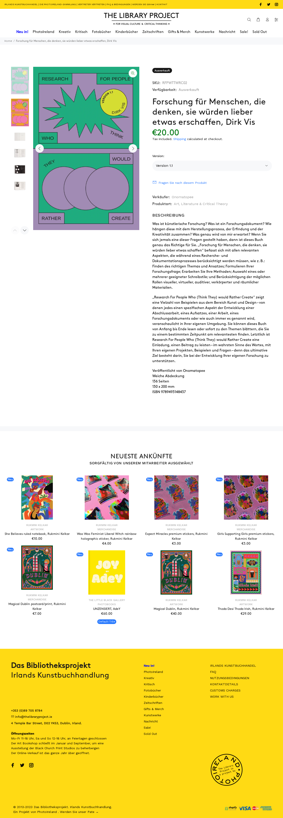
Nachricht (151, 721)
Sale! (147, 727)
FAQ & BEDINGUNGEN (118, 4)
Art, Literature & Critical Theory (201, 204)
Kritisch (149, 684)
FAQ (213, 672)
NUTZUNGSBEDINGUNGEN (229, 678)
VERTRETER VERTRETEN (91, 4)
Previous (39, 148)
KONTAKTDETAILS (224, 684)
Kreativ (149, 678)
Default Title (106, 621)
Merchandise (107, 529)
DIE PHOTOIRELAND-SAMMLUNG (58, 4)
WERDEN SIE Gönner (143, 4)
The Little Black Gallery (107, 600)
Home (8, 40)
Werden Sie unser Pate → (79, 812)
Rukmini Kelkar (37, 525)
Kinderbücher (153, 696)
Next (133, 148)
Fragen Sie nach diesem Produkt (183, 182)
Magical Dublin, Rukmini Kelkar (176, 608)
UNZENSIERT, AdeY (106, 608)
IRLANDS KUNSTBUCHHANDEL (21, 4)
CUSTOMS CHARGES (225, 690)
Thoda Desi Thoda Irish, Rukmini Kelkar (246, 608)
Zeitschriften (153, 703)
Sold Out (150, 733)
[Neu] (37, 497)
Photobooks (107, 604)
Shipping (179, 139)
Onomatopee (182, 197)
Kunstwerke (152, 715)
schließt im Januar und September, (65, 743)
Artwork (37, 529)
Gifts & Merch (154, 709)
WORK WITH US (222, 696)
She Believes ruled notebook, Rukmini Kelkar (37, 533)
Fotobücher (152, 690)
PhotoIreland (153, 672)
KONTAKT (162, 4)
